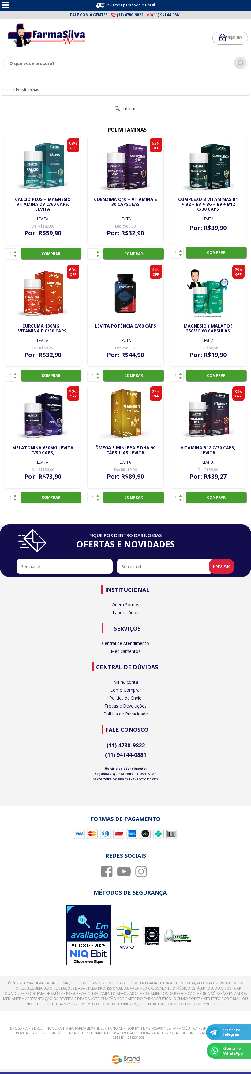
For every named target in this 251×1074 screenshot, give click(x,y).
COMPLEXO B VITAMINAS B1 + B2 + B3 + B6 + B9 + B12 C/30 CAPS (208, 204)
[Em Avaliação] (88, 936)
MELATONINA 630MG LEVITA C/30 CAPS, (42, 450)
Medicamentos (125, 651)
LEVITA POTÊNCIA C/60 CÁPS (125, 326)
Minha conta (125, 682)
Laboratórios (125, 613)
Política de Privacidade (125, 714)
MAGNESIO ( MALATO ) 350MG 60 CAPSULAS (208, 328)
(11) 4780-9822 (126, 745)
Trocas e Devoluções (125, 706)
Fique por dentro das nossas (125, 541)
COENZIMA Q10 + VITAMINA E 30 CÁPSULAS (125, 201)
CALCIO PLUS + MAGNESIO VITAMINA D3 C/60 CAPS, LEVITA (43, 204)
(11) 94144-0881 (125, 754)
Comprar (51, 253)
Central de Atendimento (125, 643)
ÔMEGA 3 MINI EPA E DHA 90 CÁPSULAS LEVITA (125, 450)
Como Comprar (125, 690)
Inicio (6, 89)
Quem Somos (125, 605)
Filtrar (128, 108)
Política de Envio (125, 698)
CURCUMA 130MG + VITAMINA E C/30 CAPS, (43, 328)
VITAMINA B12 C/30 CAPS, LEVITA (208, 450)
